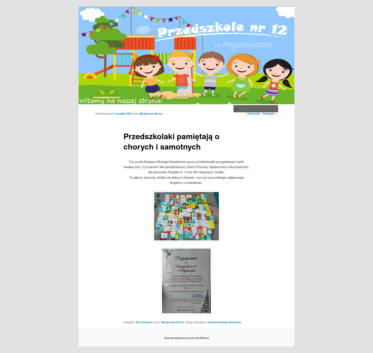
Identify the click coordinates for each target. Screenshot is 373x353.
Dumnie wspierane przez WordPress (186, 338)
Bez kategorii (144, 322)
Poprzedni (252, 113)
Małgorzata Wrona (151, 113)
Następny (270, 113)
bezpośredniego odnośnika (224, 322)
